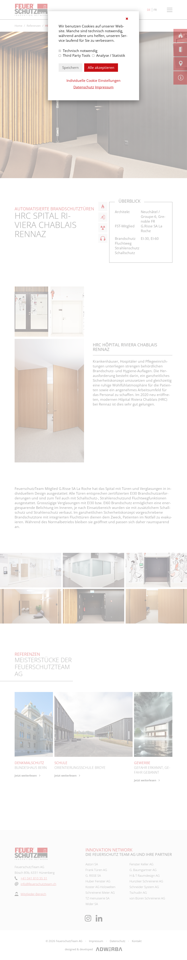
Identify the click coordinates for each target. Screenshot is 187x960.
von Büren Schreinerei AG (147, 898)
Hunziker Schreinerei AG (146, 881)
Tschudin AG (138, 892)
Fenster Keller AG (141, 864)
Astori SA (91, 864)
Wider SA (91, 904)
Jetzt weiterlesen (26, 775)
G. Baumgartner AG (143, 870)
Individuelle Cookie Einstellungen (93, 80)
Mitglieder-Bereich (33, 894)
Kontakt (137, 941)
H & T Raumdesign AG (144, 875)
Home (18, 25)
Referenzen (34, 25)
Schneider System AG (144, 887)
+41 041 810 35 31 (34, 878)
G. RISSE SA (93, 875)
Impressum (104, 87)
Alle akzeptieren (101, 67)
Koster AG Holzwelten (100, 887)
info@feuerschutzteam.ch (38, 884)
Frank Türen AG (96, 870)
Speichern (70, 67)
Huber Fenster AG (97, 881)
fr (155, 10)
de (148, 10)
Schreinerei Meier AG (100, 892)
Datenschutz (83, 87)
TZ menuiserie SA (97, 898)
